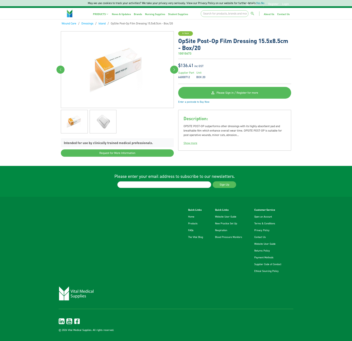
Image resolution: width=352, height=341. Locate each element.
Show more (190, 143)
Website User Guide (225, 216)
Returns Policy (262, 250)
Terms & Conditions (264, 223)
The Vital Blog (195, 237)
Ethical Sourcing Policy (266, 271)
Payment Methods (264, 257)
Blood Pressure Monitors (228, 237)
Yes (258, 3)
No (262, 3)
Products (193, 223)
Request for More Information (117, 153)
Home (191, 216)
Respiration (221, 230)
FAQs (191, 230)
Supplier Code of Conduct (267, 264)
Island (102, 23)
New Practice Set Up (226, 223)
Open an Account (263, 216)
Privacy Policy (262, 230)
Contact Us (260, 237)
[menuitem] (100, 14)
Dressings (87, 23)
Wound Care (69, 23)
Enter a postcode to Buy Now (193, 102)
